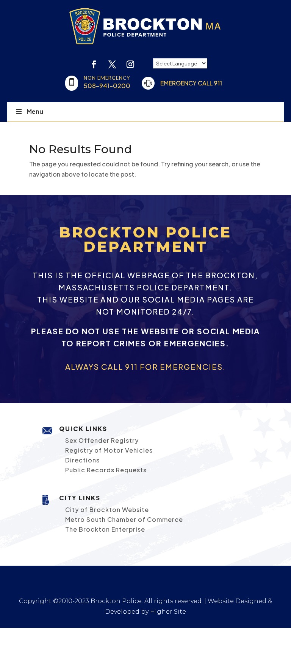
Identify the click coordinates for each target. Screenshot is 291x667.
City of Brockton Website (107, 509)
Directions (82, 460)
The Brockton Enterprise (105, 529)
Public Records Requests (106, 470)
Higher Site (168, 611)
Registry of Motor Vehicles (109, 450)
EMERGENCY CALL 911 (191, 83)
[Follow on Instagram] (130, 64)
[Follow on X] (112, 64)
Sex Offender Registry (102, 440)
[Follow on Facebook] (94, 64)
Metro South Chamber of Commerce (124, 519)
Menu (35, 111)
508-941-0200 (107, 86)
